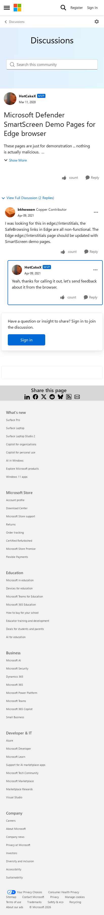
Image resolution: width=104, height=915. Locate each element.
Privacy (54, 897)
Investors (11, 853)
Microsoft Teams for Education (24, 596)
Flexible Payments (17, 557)
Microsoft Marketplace (20, 781)
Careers (11, 820)
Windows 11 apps (17, 477)
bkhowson (26, 209)
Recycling (75, 902)
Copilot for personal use (20, 452)
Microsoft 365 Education (21, 604)
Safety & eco (55, 902)
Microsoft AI (13, 660)
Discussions (16, 22)
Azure (9, 740)
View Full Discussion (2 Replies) (30, 197)
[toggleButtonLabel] (96, 21)
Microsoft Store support (20, 516)
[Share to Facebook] (35, 396)
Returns (11, 524)
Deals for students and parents (25, 629)
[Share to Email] (77, 396)
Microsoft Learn (15, 757)
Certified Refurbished (19, 540)
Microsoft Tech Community (22, 773)
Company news (15, 837)
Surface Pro (13, 420)
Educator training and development (27, 621)
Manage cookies (75, 897)
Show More (18, 160)
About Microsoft (16, 829)
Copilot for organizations (21, 444)
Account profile (15, 500)
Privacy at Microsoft (18, 845)
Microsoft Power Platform (21, 693)
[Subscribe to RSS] (68, 396)
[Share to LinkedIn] (27, 396)
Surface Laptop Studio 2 (20, 436)
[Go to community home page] (17, 7)
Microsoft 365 (14, 685)
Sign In (92, 7)
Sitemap (11, 897)
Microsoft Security (17, 668)
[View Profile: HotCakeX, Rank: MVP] (10, 98)
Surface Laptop (15, 428)
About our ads (14, 907)
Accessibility (13, 869)
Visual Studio (14, 797)
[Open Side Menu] (6, 7)
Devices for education (19, 588)
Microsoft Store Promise (21, 549)
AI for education (15, 637)
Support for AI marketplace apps (25, 765)
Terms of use (13, 902)
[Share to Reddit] (52, 396)
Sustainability (14, 877)
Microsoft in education (20, 580)
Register (76, 7)
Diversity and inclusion (20, 861)
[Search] (63, 8)
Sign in (26, 339)
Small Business (15, 717)
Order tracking (15, 532)
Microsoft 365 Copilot (19, 709)
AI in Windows (14, 460)
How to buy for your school (22, 612)
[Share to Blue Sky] (60, 396)
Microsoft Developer (18, 748)
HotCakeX (27, 96)
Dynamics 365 (14, 676)
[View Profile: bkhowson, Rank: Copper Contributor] (10, 212)
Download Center (17, 508)
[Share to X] (43, 396)
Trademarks (34, 902)
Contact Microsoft (33, 897)
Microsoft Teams (16, 701)
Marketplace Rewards (19, 789)
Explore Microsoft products (22, 468)
